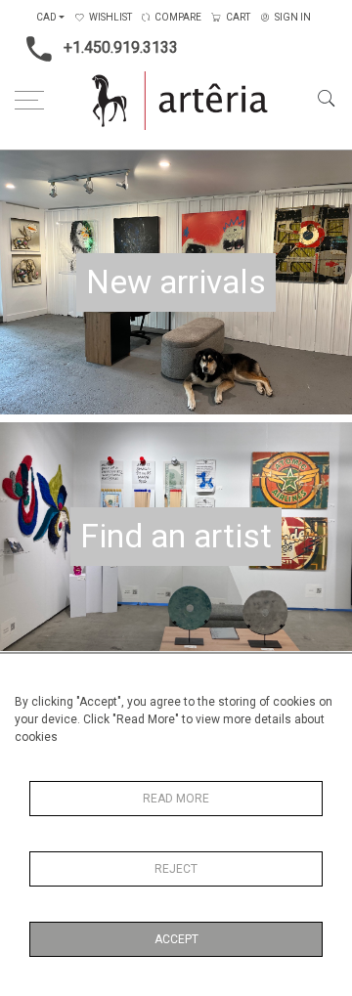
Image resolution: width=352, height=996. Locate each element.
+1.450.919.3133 (121, 47)
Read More (176, 798)
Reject (176, 869)
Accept (176, 939)
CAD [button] (46, 17)
